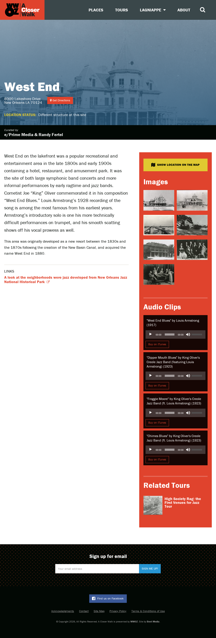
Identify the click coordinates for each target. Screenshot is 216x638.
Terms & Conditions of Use (148, 611)
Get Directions (61, 100)
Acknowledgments (62, 611)
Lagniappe (151, 9)
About (183, 9)
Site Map (99, 611)
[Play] (151, 334)
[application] (175, 334)
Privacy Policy (117, 611)
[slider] (197, 334)
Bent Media (153, 621)
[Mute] (188, 334)
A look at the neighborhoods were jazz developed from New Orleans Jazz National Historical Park (65, 279)
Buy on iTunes (157, 344)
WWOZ (134, 621)
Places (96, 9)
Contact (84, 611)
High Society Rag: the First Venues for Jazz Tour (183, 502)
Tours (121, 9)
